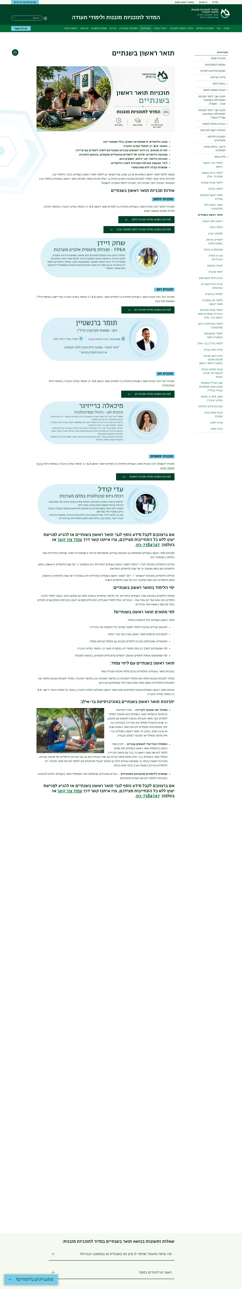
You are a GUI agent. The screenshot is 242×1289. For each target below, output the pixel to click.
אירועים (84, 28)
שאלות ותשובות (99, 28)
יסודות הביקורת (214, 294)
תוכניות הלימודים (205, 28)
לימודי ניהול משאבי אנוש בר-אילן (212, 175)
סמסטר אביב (215, 233)
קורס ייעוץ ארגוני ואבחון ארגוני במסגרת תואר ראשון (211, 360)
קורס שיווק (216, 429)
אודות (226, 28)
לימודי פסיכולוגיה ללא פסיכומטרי (210, 326)
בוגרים (113, 28)
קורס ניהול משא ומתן (211, 278)
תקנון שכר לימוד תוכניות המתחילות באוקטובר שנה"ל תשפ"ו (212, 114)
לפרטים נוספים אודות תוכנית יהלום (151, 219)
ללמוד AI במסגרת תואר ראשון (212, 302)
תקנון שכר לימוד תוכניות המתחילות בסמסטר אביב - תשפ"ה (212, 100)
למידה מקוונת (215, 265)
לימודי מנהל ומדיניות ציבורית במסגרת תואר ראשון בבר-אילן (210, 314)
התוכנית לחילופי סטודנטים (216, 138)
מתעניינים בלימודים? (34, 1279)
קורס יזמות (216, 422)
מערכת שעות (218, 58)
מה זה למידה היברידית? (215, 257)
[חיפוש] (14, 18)
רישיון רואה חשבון (212, 221)
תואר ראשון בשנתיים (210, 215)
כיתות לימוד (219, 83)
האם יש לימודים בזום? (155, 1272)
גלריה (215, 2)
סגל (219, 28)
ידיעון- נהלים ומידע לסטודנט (215, 149)
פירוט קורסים (218, 77)
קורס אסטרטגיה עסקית (213, 414)
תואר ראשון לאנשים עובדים (211, 197)
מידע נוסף (220, 157)
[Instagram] (45, 18)
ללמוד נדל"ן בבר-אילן (210, 343)
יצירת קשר (21, 28)
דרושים (203, 2)
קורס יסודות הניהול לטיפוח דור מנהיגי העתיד (212, 373)
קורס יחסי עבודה (213, 350)
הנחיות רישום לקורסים (213, 130)
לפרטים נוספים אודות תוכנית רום (152, 310)
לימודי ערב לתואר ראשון (213, 165)
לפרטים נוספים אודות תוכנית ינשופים (150, 476)
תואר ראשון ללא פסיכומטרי (213, 207)
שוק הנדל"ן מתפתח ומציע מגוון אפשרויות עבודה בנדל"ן (211, 387)
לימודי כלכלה (215, 189)
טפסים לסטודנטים (215, 64)
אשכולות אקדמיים (128, 28)
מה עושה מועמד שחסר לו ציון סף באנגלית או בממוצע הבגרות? (126, 1254)
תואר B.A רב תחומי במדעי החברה (212, 398)
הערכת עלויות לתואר (214, 124)
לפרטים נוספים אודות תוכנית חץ (152, 394)
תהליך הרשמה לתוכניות (181, 28)
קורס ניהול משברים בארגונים (212, 286)
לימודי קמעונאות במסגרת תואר (213, 335)
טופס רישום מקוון (184, 2)
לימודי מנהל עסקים (212, 182)
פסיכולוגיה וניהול (213, 249)
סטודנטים (146, 28)
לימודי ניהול (216, 227)
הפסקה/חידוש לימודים (213, 71)
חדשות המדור (70, 28)
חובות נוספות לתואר (214, 90)
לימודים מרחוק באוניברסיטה (214, 241)
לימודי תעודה (160, 28)
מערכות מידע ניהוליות (210, 406)
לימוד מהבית (216, 272)
